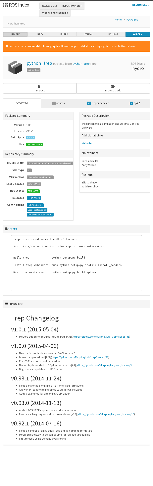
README (13, 229)
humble (15, 34)
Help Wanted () (35, 205)
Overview (22, 102)
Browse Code (113, 90)
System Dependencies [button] (55, 13)
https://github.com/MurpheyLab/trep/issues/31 (101, 336)
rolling (113, 34)
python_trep (39, 63)
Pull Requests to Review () (40, 214)
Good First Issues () (37, 210)
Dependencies (98, 103)
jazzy (39, 34)
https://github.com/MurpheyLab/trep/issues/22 (80, 357)
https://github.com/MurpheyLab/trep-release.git (50, 163)
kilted (64, 34)
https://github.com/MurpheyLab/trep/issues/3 (104, 365)
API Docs (40, 90)
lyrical (88, 34)
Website (87, 143)
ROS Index (18, 4)
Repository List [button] (72, 5)
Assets (59, 103)
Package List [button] (49, 5)
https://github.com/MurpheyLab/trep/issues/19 (105, 414)
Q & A (135, 103)
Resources (140, 5)
